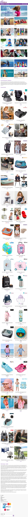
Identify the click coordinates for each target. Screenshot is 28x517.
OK (13, 515)
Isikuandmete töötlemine (3, 499)
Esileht (1, 496)
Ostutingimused (2, 497)
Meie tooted (2, 500)
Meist (1, 498)
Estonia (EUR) (6, 501)
